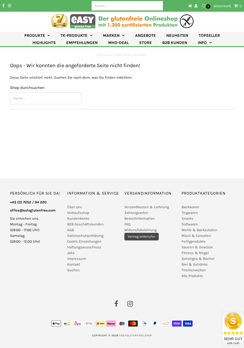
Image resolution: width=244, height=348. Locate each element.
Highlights (44, 42)
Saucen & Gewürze (197, 247)
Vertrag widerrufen (141, 236)
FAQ (127, 224)
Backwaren (190, 207)
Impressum (76, 258)
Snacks (187, 218)
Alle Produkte (192, 276)
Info (202, 42)
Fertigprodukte (194, 241)
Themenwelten (194, 270)
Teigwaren (190, 213)
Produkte (34, 35)
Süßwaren (190, 224)
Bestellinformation (139, 218)
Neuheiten (177, 35)
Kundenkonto (78, 218)
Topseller (209, 35)
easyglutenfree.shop (135, 335)
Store (145, 42)
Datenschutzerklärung (85, 236)
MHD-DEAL (118, 42)
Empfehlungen (82, 42)
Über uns (74, 207)
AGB (70, 230)
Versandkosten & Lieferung (146, 207)
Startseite (105, 54)
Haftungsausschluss (84, 247)
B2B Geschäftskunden (85, 224)
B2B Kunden (174, 42)
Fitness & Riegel (195, 253)
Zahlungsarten (136, 213)
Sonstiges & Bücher (198, 258)
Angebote (145, 35)
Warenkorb (228, 6)
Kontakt (73, 264)
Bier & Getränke (195, 264)
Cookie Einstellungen (84, 241)
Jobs (71, 253)
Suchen (73, 270)
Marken (111, 35)
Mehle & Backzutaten (199, 230)
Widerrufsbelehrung (140, 230)
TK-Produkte (74, 35)
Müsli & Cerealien (196, 236)
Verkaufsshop (78, 213)
